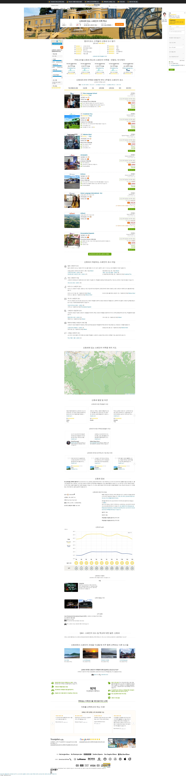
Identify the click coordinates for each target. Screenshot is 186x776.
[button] (176, 38)
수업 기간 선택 (172, 42)
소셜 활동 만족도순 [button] (111, 84)
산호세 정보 (111, 87)
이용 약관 (2, 774)
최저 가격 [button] (119, 84)
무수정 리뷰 (122, 1)
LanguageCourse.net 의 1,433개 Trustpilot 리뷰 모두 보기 (64, 744)
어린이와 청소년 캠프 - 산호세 (75, 305)
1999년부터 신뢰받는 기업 (109, 1)
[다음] (134, 69)
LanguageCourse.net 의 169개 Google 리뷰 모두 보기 (92, 741)
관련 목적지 (128, 87)
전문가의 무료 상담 (133, 1)
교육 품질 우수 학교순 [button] (100, 84)
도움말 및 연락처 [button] (54, 5)
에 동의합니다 (178, 65)
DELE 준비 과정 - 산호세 (74, 317)
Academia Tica (72, 68)
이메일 (172, 61)
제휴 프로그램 (48, 774)
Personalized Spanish (86, 307)
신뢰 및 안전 (41, 774)
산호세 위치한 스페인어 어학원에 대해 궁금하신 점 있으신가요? (99, 669)
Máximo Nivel (89, 294)
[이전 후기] (52, 723)
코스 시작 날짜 (172, 47)
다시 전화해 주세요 (174, 63)
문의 (21, 774)
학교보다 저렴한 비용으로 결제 (75, 1)
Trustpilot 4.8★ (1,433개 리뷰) (57, 1)
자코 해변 (66, 660)
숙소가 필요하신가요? (174, 56)
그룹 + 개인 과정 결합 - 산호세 (109, 272)
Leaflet (127, 393)
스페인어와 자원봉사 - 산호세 (75, 327)
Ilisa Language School (129, 68)
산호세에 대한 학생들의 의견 (100, 56)
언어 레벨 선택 (172, 51)
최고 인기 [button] (92, 84)
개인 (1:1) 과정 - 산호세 (73, 282)
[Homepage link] (51, 8)
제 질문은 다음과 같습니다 (174, 37)
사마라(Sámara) (123, 660)
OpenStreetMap (132, 393)
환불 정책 (7, 774)
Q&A (120, 87)
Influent (91, 270)
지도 (93, 87)
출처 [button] (105, 502)
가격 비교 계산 (119, 24)
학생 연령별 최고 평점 (73, 87)
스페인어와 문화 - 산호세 (74, 272)
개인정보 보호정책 (175, 65)
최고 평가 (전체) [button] (85, 84)
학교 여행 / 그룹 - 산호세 (74, 338)
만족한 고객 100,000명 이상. (93, 1)
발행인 (24, 774)
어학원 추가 (54, 774)
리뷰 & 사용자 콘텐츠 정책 (32, 774)
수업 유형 (85, 87)
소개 (19, 774)
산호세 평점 (101, 87)
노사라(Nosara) (86, 660)
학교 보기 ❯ (131, 109)
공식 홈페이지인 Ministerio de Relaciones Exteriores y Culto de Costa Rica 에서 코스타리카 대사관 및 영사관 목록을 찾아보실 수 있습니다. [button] (118, 507)
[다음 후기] (133, 723)
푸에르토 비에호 (105, 660)
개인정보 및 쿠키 (13, 774)
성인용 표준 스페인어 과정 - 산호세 (76, 274)
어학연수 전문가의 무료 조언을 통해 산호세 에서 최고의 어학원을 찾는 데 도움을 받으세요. (100, 671)
